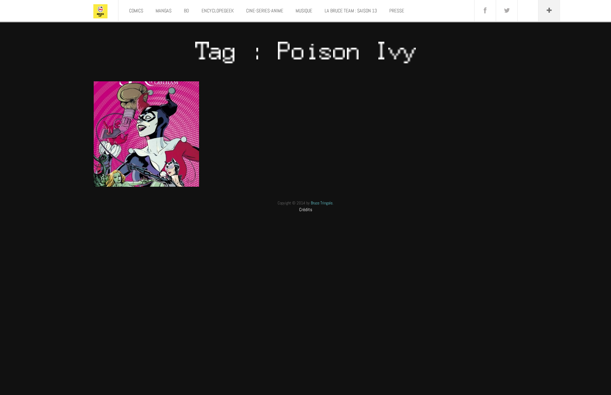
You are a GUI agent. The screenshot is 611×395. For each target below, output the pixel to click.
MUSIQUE (304, 10)
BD (186, 10)
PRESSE (396, 10)
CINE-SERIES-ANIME (264, 10)
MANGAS (163, 10)
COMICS (136, 10)
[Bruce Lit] (100, 10)
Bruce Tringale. (322, 203)
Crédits (305, 210)
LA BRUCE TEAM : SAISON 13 (351, 10)
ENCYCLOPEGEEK (218, 10)
